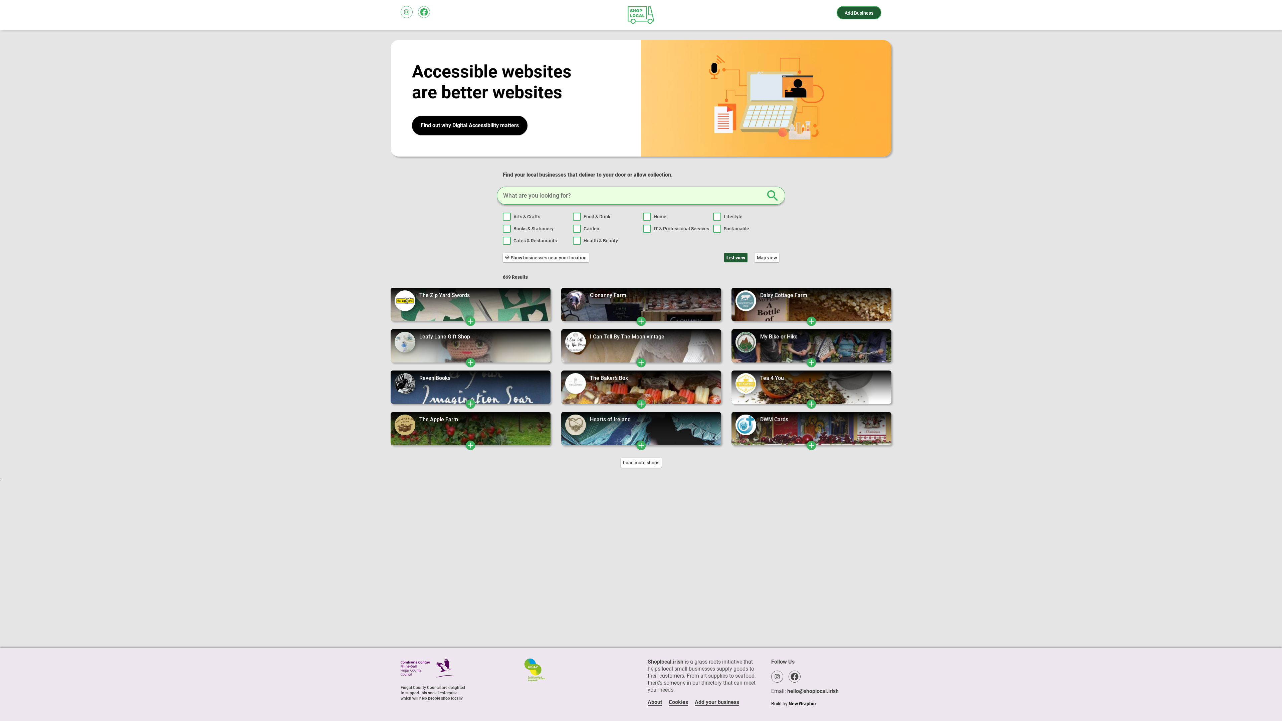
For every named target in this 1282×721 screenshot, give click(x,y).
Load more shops (641, 462)
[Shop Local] (641, 15)
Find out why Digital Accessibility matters (470, 125)
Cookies (678, 702)
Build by (793, 703)
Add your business (717, 702)
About (655, 702)
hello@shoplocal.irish (813, 691)
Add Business (859, 13)
